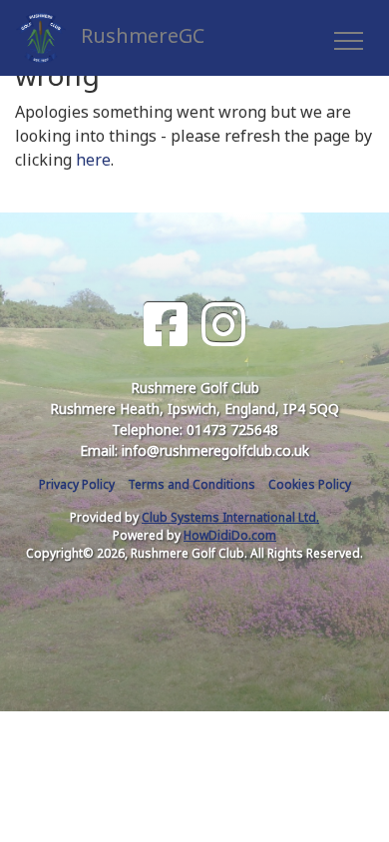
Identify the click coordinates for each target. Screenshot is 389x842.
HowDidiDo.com (230, 535)
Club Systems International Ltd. (230, 517)
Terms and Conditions (191, 484)
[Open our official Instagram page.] (223, 324)
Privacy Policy (77, 484)
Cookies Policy (309, 484)
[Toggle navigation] (347, 38)
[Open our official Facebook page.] (166, 324)
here (93, 160)
